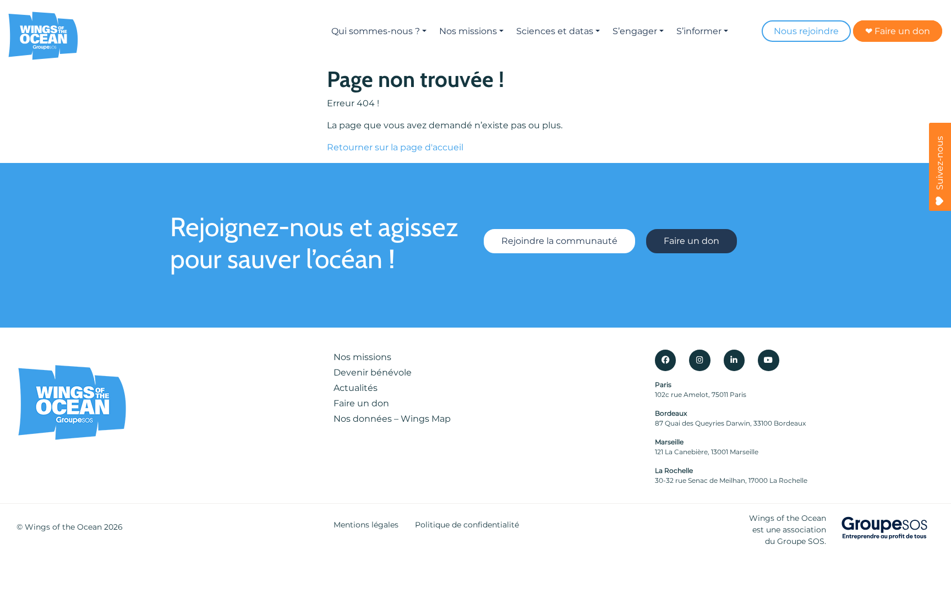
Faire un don (691, 241)
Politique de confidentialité (467, 525)
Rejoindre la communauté (559, 241)
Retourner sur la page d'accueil (395, 147)
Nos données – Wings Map (392, 418)
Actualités (356, 388)
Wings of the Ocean (63, 527)
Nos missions (468, 31)
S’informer (699, 31)
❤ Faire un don (897, 31)
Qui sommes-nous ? (375, 31)
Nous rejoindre (806, 31)
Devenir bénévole (373, 372)
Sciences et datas (554, 31)
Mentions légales (366, 525)
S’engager (635, 31)
